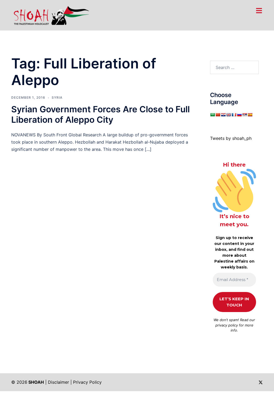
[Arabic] (212, 115)
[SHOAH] (50, 14)
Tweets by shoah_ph (231, 138)
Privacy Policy (87, 382)
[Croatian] (223, 115)
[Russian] (239, 115)
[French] (233, 115)
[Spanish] (250, 115)
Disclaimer (58, 382)
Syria (57, 97)
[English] (228, 115)
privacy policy (226, 325)
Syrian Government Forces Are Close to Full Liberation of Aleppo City (100, 114)
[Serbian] (244, 115)
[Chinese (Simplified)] (217, 115)
